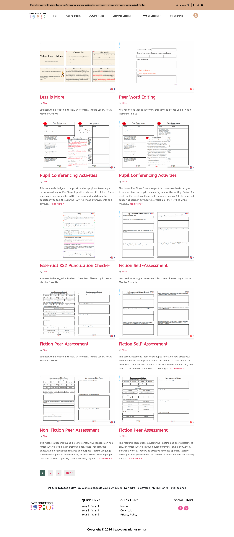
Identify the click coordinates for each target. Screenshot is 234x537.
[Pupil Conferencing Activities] (77, 145)
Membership (176, 15)
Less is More (52, 97)
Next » (69, 472)
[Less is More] (77, 66)
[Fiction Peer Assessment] (77, 313)
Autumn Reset (96, 15)
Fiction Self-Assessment (143, 265)
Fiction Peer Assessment (64, 343)
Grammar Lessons (122, 15)
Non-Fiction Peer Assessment (69, 430)
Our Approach (73, 15)
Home (55, 15)
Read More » (57, 203)
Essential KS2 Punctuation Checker (75, 265)
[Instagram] (198, 5)
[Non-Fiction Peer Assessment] (77, 400)
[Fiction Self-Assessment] (156, 235)
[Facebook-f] (193, 5)
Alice (45, 103)
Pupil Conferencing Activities (68, 175)
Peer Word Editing (137, 97)
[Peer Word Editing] (156, 66)
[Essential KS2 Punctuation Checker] (77, 235)
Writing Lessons (150, 15)
